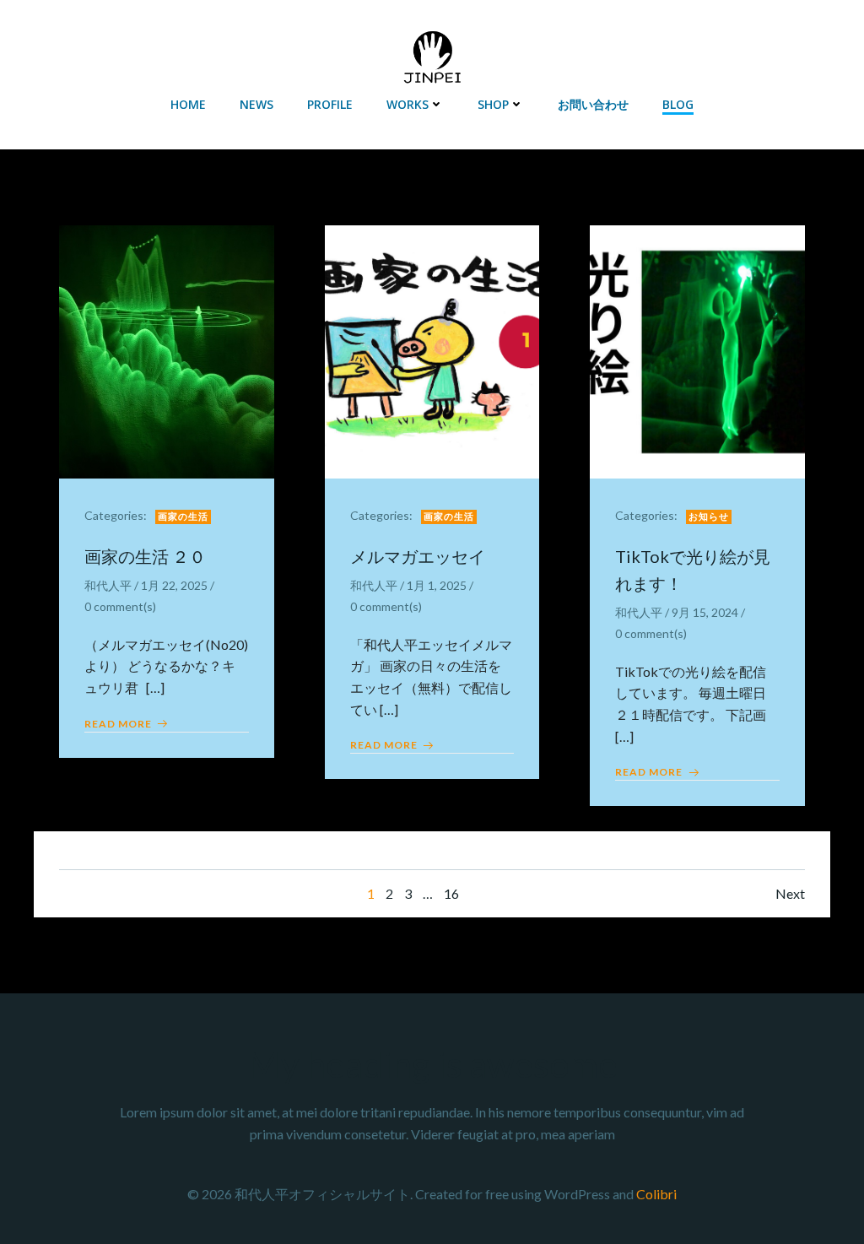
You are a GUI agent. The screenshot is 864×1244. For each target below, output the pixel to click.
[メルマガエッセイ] (432, 350)
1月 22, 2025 (174, 585)
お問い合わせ (593, 104)
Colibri (656, 1194)
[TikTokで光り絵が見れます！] (697, 350)
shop (493, 104)
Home (188, 104)
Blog (678, 104)
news (256, 104)
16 (451, 893)
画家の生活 (183, 516)
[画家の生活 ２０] (166, 350)
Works (407, 104)
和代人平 (108, 585)
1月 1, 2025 (437, 585)
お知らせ (708, 516)
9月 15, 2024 (705, 612)
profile (330, 104)
